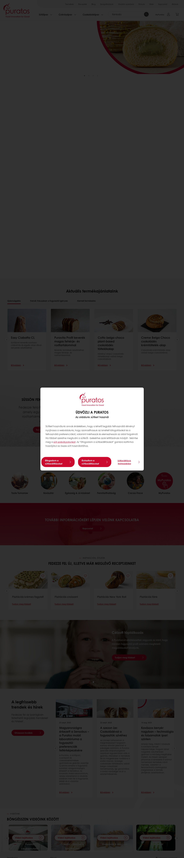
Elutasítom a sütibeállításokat (90, 462)
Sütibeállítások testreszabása (124, 462)
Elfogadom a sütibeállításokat (53, 462)
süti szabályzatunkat (64, 442)
